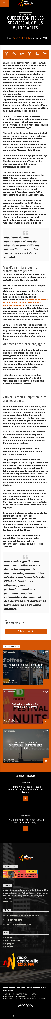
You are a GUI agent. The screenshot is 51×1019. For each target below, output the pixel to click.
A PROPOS (35, 994)
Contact (9, 946)
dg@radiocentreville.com (19, 924)
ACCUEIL (8, 994)
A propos (9, 944)
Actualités (25, 15)
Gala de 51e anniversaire (27, 999)
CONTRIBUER (9, 999)
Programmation (13, 940)
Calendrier (9, 996)
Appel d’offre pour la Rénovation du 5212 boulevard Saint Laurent (26, 666)
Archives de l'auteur (25, 631)
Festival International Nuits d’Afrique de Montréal (26, 705)
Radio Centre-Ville (21, 38)
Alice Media (9, 680)
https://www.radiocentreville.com (23, 915)
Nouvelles (22, 996)
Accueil (8, 938)
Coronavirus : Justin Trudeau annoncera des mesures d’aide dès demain (25, 790)
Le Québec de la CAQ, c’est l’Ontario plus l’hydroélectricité (26, 821)
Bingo (43, 999)
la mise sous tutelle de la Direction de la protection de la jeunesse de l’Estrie (25, 302)
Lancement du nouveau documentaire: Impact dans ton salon (25, 745)
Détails (6, 901)
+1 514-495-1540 (14, 920)
